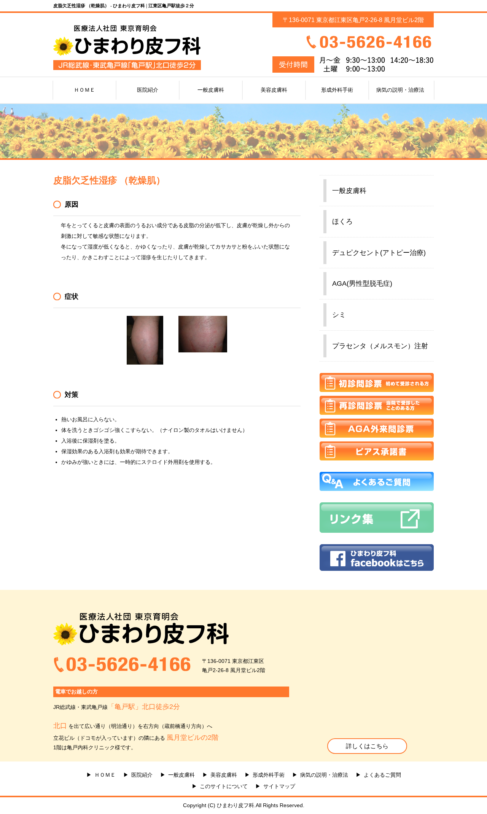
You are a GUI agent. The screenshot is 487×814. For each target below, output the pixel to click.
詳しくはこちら (367, 746)
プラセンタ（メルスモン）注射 (380, 346)
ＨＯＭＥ (84, 90)
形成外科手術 (337, 90)
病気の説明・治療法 (400, 90)
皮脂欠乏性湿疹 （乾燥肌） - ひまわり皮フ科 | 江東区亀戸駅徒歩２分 (123, 5)
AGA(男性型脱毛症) (362, 283)
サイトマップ (279, 786)
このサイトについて (224, 786)
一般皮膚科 (210, 90)
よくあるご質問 (382, 775)
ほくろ (342, 221)
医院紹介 (147, 90)
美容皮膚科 (274, 90)
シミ (339, 315)
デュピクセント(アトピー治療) (379, 252)
